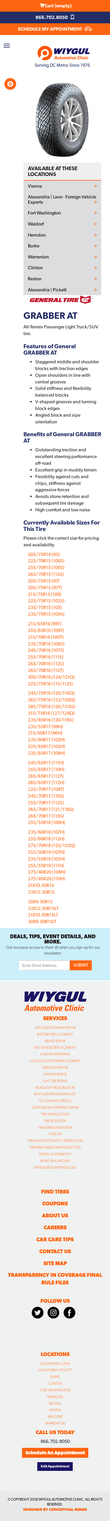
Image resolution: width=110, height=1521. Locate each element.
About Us (55, 1215)
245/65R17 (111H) (46, 762)
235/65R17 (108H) (46, 753)
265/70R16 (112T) (46, 670)
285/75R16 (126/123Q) (51, 706)
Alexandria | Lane (55, 1364)
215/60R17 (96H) (45, 733)
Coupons (55, 1203)
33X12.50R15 (41, 892)
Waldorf (36, 224)
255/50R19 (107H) (46, 852)
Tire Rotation (55, 1121)
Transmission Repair (55, 1128)
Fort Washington (44, 213)
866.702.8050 (52, 17)
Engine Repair (55, 1074)
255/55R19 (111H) (46, 865)
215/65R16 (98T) (45, 623)
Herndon (37, 235)
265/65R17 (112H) (46, 782)
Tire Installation (55, 1114)
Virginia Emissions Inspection (55, 1147)
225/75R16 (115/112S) (50, 683)
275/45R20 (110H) (46, 878)
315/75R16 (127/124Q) (51, 713)
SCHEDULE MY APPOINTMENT (50, 29)
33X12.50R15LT (43, 908)
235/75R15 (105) (45, 607)
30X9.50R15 (40, 901)
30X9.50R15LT (42, 921)
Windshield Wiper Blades (55, 1168)
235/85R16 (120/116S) (51, 720)
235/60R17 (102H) (46, 739)
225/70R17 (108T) (46, 789)
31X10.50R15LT (43, 915)
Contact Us (55, 1251)
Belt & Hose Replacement (55, 1047)
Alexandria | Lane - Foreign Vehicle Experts (62, 199)
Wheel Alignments (55, 1154)
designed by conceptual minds (55, 1509)
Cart (58, 5)
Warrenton (38, 257)
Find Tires (55, 1192)
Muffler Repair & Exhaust (55, 1094)
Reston (35, 278)
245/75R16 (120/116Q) (51, 693)
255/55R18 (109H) (46, 822)
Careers (55, 1227)
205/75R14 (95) (44, 554)
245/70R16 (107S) (46, 650)
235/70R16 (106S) (46, 644)
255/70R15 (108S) (46, 567)
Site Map (55, 1263)
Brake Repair (55, 1041)
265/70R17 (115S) (46, 816)
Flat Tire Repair (55, 1081)
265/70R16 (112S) (46, 663)
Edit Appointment (55, 1466)
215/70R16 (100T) (46, 637)
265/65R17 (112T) (46, 776)
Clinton (35, 267)
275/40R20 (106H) (47, 872)
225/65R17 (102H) (46, 746)
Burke (33, 246)
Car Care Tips (55, 1239)
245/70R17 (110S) (46, 796)
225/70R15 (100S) (46, 561)
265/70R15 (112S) (46, 574)
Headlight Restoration (55, 1088)
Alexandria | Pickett (47, 290)
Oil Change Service (55, 1101)
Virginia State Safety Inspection (55, 1141)
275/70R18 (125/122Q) (51, 845)
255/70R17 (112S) (46, 802)
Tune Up (55, 1134)
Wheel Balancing (55, 1161)
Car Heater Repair (55, 1054)
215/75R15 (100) (44, 594)
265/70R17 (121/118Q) (51, 809)
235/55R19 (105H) (46, 859)
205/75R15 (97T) (45, 587)
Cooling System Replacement (55, 1061)
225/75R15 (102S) (46, 600)
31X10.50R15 (41, 885)
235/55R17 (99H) (45, 726)
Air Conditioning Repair (55, 1028)
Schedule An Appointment (55, 1452)
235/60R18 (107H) (46, 832)
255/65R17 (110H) (46, 769)
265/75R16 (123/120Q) (51, 700)
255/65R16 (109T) (46, 630)
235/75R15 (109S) (46, 614)
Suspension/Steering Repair (55, 1107)
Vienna (35, 186)
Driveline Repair (55, 1068)
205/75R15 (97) (44, 581)
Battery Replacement (55, 1034)
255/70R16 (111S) (45, 657)
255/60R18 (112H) (46, 839)
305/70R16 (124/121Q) (51, 677)
